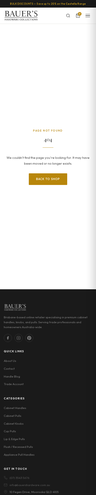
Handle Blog (12, 376)
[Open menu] (87, 15)
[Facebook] (8, 338)
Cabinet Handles (15, 408)
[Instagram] (19, 338)
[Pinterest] (29, 338)
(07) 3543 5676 (19, 478)
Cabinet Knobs (13, 423)
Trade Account (14, 384)
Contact (9, 368)
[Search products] (68, 15)
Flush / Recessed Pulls (18, 447)
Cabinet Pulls (12, 415)
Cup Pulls (10, 431)
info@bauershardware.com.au (30, 485)
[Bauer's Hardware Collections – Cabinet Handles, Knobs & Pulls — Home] (21, 15)
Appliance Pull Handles (19, 454)
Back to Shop (48, 179)
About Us (10, 361)
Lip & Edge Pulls (14, 439)
